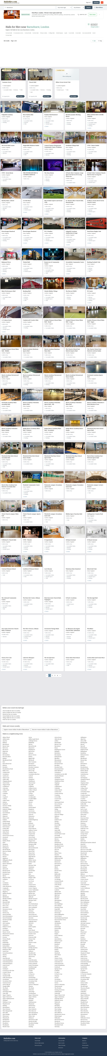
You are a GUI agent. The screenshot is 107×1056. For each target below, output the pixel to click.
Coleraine (5, 788)
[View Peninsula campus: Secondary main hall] (75, 477)
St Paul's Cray (58, 974)
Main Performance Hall (9, 291)
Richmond (57, 942)
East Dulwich (6, 813)
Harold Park (84, 848)
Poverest (31, 935)
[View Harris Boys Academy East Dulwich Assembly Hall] (10, 477)
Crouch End (58, 798)
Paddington (84, 925)
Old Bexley (84, 921)
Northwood (84, 918)
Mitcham (57, 897)
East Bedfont (84, 811)
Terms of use (85, 1047)
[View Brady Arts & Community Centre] (53, 254)
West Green (84, 1009)
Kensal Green (6, 870)
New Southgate (33, 907)
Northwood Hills (7, 919)
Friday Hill (6, 828)
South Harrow (59, 962)
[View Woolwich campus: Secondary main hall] (53, 506)
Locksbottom (32, 886)
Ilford (56, 867)
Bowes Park (58, 762)
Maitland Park (85, 891)
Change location (94, 27)
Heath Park (32, 855)
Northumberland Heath (61, 918)
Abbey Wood (6, 737)
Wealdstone (84, 1004)
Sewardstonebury (8, 953)
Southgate (5, 969)
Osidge (30, 925)
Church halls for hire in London (11, 711)
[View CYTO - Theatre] (32, 532)
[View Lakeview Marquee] (32, 650)
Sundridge (31, 983)
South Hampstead (8, 962)
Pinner (82, 930)
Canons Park (84, 772)
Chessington (84, 777)
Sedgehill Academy (7, 115)
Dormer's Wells (7, 806)
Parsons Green (85, 926)
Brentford (31, 763)
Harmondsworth (33, 848)
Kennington (84, 869)
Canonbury (58, 772)
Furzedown (6, 830)
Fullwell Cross (84, 828)
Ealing (56, 809)
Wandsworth (6, 1004)
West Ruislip (6, 1014)
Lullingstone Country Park (95, 514)
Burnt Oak (31, 770)
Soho (30, 958)
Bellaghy (57, 751)
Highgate (31, 858)
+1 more (46, 126)
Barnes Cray (58, 744)
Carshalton (6, 774)
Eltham (57, 818)
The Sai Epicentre (49, 657)
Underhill (57, 993)
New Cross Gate (33, 905)
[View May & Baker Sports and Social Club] (53, 193)
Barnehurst (6, 744)
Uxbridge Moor (59, 998)
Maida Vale (58, 891)
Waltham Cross (7, 1002)
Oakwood (57, 921)
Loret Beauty (48, 569)
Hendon (57, 855)
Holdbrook (6, 862)
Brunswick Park (59, 769)
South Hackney (85, 960)
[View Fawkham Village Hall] (75, 137)
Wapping (57, 1004)
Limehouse (6, 884)
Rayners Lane (58, 941)
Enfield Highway (33, 820)
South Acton (84, 958)
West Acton (32, 1007)
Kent (24, 116)
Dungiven (31, 809)
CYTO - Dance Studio (93, 145)
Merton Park (32, 895)
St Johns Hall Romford (51, 115)
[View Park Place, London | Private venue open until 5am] (12, 14)
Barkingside (84, 742)
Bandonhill (58, 742)
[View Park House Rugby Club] (96, 223)
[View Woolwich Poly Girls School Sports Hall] (96, 420)
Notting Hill (84, 919)
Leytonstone (58, 883)
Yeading (31, 1026)
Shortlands (84, 955)
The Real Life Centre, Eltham (31, 598)
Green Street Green (8, 835)
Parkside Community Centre (31, 485)
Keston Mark (84, 872)
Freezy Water (84, 827)
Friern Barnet (32, 828)
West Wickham (33, 1014)
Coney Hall (84, 790)
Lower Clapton (33, 888)
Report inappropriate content (68, 1054)
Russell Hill (32, 949)
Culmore (57, 800)
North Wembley (85, 916)
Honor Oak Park (7, 863)
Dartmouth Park (59, 802)
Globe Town (32, 832)
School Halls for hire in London (11, 716)
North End (31, 912)
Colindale (57, 788)
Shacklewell (32, 953)
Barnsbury (57, 746)
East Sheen (58, 813)
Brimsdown (84, 763)
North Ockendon (33, 916)
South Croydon (59, 960)
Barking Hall (27, 291)
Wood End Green (59, 1019)
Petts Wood (32, 930)
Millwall (31, 897)
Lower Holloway (85, 888)
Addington (83, 737)
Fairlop (57, 821)
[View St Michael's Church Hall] (10, 532)
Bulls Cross (6, 770)
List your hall (61, 1040)
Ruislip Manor (58, 948)
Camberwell (6, 772)
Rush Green (84, 948)
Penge (30, 928)
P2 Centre (90, 291)
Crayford (5, 797)
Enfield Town (84, 820)
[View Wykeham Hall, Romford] (75, 561)
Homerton (57, 862)
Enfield (5, 820)
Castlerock (5, 776)
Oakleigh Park (32, 921)
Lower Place (6, 890)
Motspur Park (32, 900)
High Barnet (32, 856)
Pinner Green (6, 932)
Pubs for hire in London (9, 719)
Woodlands (6, 1025)
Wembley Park (85, 1005)
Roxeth (57, 946)
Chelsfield (57, 777)
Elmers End (6, 818)
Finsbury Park (6, 825)
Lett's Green (84, 881)
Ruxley (56, 949)
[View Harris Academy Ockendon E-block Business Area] (96, 395)
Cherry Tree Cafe (7, 657)
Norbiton (5, 911)
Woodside (31, 1025)
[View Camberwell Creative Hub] (32, 312)
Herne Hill (83, 855)
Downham (57, 806)
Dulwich (83, 807)
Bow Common (32, 762)
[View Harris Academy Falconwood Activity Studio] (53, 367)
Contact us (84, 1043)
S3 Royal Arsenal (92, 540)
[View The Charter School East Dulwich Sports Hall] (75, 341)
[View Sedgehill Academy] (10, 107)
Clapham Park (84, 783)
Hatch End (31, 851)
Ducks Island (32, 807)
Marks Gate (32, 893)
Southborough (33, 967)
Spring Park (84, 969)
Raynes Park (84, 941)
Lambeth (83, 877)
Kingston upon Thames (87, 876)
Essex (5, 85)
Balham (5, 742)
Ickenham (31, 867)
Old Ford (31, 923)
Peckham (5, 928)
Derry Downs (58, 804)
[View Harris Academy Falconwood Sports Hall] (10, 367)
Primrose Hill (32, 937)
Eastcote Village (59, 814)
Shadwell (57, 953)
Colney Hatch (58, 790)
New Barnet (6, 904)
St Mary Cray (6, 974)
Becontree (5, 749)
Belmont (5, 753)
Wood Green (84, 1019)
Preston (5, 937)
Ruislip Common (7, 948)
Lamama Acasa (6, 82)
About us (84, 1040)
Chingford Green (59, 779)
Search (89, 7)
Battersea (5, 748)
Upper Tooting (85, 997)
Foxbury (57, 827)
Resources (60, 1047)
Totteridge (31, 991)
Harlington (6, 848)
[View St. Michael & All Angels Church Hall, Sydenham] (75, 621)
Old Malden (58, 923)
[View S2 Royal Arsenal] (75, 532)
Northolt (31, 918)
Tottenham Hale (7, 991)
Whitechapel (58, 1016)
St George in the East (8, 970)
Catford (31, 776)
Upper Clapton (7, 995)
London (32, 85)
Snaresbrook (6, 958)
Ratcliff (31, 941)
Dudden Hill (58, 807)
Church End (6, 783)
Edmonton (31, 816)
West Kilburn (58, 1012)
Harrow (57, 849)
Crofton (5, 798)
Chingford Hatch (85, 779)
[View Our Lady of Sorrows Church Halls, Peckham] (10, 621)
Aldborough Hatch (34, 739)
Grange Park (84, 834)
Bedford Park (84, 749)
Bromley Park (58, 767)
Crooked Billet (32, 798)
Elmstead (31, 818)
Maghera (5, 891)
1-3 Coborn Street (7, 320)
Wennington (6, 1007)
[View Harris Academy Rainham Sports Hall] (32, 341)
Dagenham (84, 800)
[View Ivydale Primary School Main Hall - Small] (53, 312)
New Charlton (84, 904)
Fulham (57, 828)
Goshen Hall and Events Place (96, 657)
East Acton (31, 811)
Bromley (83, 765)
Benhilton (83, 753)
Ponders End (32, 934)
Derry (30, 804)
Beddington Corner (60, 749)
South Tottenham (33, 965)
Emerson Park (84, 818)
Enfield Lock (58, 820)
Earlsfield (5, 811)
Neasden (57, 902)
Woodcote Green (85, 1021)
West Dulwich (32, 1009)
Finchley (57, 823)
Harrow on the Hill (86, 849)
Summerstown (7, 983)
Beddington (32, 749)
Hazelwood (84, 853)
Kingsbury (31, 876)
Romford (57, 944)
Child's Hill (6, 779)
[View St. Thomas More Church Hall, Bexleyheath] (75, 193)
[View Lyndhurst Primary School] (32, 561)
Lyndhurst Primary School (31, 569)
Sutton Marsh (6, 984)
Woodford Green (59, 1023)
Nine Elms (31, 909)
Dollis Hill (83, 804)
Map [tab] (101, 40)
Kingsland (57, 876)
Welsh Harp (32, 1005)
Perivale (83, 928)
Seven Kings (84, 951)
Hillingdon (83, 858)
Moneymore (84, 897)
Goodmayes (6, 834)
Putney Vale (32, 939)
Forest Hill (57, 825)
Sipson (56, 956)
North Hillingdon (59, 914)
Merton (5, 895)
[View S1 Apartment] (53, 532)
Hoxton (5, 867)
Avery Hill (83, 741)
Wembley (57, 1005)
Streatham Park (7, 981)
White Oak (32, 1016)
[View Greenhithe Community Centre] (75, 254)
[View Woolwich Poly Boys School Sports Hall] (53, 448)
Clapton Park (6, 784)
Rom (30, 944)
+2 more (25, 212)
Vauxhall (5, 1000)
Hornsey (5, 865)
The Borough (84, 986)
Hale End (83, 841)
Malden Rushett (7, 893)
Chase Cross (6, 777)
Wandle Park (84, 1002)
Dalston (5, 802)
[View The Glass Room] (53, 165)
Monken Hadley (7, 898)
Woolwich (83, 1025)
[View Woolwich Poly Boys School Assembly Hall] (75, 448)
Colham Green (33, 788)
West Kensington (33, 1012)
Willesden (57, 1018)
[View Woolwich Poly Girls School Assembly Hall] (10, 448)
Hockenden (58, 860)
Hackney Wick (33, 839)
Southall (5, 967)
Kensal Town (58, 870)
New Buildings (59, 904)
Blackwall (31, 760)
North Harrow (33, 914)
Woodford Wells (85, 1023)
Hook (30, 863)
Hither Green (32, 860)
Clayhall (57, 784)
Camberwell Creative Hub (30, 320)
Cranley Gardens (85, 795)
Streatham (57, 979)
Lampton (5, 879)
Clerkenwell (84, 784)
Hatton (56, 851)
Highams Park (84, 856)
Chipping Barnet (7, 781)
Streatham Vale (33, 981)
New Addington (85, 902)
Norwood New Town (60, 919)
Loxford (57, 890)
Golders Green (85, 832)
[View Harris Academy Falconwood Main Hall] (32, 367)
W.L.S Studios (48, 231)
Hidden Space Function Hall (74, 514)
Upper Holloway (85, 995)
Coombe (5, 791)
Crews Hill (57, 797)
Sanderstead (84, 949)
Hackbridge (84, 837)
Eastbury (5, 814)
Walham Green (59, 1000)
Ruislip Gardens (33, 948)
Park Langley (32, 926)
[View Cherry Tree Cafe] (10, 650)
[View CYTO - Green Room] (10, 165)
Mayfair (83, 893)
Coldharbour (58, 786)
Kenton (31, 872)
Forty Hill (31, 827)
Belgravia (5, 751)
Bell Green (31, 751)
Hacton (57, 839)
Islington (31, 869)
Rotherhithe (6, 946)
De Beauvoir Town (86, 802)
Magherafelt (32, 891)
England (8, 85)
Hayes (4, 853)
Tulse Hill (5, 993)
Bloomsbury (58, 760)
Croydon (83, 798)
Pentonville (58, 928)
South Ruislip (84, 963)
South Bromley (33, 960)
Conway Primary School (9, 569)
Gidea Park (6, 832)
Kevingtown (6, 874)
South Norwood (59, 963)
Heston (5, 856)
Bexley (30, 756)
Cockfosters (6, 786)
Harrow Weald (7, 851)
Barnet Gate (6, 746)
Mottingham (58, 900)
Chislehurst (32, 781)
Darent (31, 802)
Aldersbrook (58, 739)
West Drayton (6, 1009)
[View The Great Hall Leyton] (10, 137)
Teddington (84, 984)
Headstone (6, 855)
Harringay (31, 849)
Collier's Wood (33, 790)
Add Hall (96, 2)
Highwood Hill (59, 858)
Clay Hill (31, 784)
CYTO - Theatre (27, 540)
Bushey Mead (84, 770)
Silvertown (32, 956)
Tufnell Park (58, 991)
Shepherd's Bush (85, 953)
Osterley (57, 925)
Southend (57, 967)
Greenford (31, 835)
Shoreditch (58, 955)
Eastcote (31, 814)
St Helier (57, 970)
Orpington (5, 925)
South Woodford (85, 965)
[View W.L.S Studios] (53, 223)
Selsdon (57, 951)
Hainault (57, 841)
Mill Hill (83, 895)
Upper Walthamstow (8, 998)
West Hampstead (7, 1011)
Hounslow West (85, 865)
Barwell (83, 746)
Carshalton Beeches (34, 774)
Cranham (57, 795)
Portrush (83, 934)
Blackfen (57, 758)
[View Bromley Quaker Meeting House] (75, 107)
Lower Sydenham (33, 890)
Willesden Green (85, 1018)
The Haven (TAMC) (71, 291)
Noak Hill (57, 909)
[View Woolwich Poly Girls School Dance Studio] (32, 448)
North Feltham (85, 912)
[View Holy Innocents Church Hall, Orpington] (53, 590)
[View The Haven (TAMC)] (75, 283)
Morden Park (84, 898)
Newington (84, 907)
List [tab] (95, 40)
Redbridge (6, 942)
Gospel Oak (32, 834)
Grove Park (32, 837)
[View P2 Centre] (96, 283)
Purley (56, 937)
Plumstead (83, 932)
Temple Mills (6, 986)
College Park (84, 788)
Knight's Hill (32, 877)
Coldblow (31, 786)
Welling (5, 1005)
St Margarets (84, 972)
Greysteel (5, 837)
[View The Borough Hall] (96, 590)
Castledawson (84, 774)
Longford (83, 886)
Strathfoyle (6, 979)
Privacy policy (85, 1045)
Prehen (83, 935)
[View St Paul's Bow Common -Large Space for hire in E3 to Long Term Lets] (75, 165)
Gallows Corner (33, 830)
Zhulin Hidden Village (51, 291)
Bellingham (84, 751)
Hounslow (57, 865)
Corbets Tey (58, 791)
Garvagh (83, 830)
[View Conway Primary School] (10, 561)
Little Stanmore (85, 884)
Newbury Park (59, 907)
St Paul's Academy (71, 598)
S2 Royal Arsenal (71, 540)
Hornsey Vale (32, 865)
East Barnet (58, 811)
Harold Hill (58, 848)
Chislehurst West (59, 781)
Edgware (5, 816)
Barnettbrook (32, 746)
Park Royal (58, 926)
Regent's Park (32, 942)
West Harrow (32, 1011)
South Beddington (8, 960)
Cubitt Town (6, 800)
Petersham (6, 930)
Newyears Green (7, 909)
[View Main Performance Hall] (10, 283)
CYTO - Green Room (7, 173)
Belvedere (57, 753)
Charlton (83, 776)
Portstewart (6, 935)
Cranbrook (84, 793)
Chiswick (83, 781)
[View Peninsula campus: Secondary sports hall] (53, 477)
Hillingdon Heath (7, 860)
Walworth (57, 1002)
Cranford (31, 795)
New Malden (84, 905)
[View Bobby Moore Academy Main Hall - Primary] (32, 420)
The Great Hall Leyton (8, 145)
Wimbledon (6, 1019)
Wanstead (31, 1004)
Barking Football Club (93, 262)
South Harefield (33, 962)
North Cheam (84, 911)
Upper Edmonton (33, 995)
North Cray (6, 912)
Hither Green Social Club (63, 82)
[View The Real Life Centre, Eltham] (32, 590)
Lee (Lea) (31, 881)
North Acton (58, 911)
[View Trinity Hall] (32, 254)
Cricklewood (84, 797)
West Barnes (58, 1007)
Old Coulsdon (6, 923)
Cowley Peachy (59, 793)
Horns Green (84, 863)
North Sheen (58, 916)
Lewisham (5, 883)
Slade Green (84, 956)
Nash (30, 902)
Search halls (37, 1040)
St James (83, 970)
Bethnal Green (85, 755)
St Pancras (31, 974)
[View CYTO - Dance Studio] (96, 137)
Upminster (83, 993)
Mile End (57, 895)
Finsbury (83, 823)
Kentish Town (6, 872)
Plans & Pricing (61, 1045)
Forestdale (83, 825)
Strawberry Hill (33, 979)
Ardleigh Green (33, 741)
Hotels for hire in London (10, 714)
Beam (56, 748)
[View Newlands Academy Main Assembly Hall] (10, 395)
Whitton (83, 1016)
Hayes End (32, 853)
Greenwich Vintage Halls (51, 628)
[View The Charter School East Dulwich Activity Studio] (96, 341)
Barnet (82, 744)
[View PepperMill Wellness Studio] (32, 137)
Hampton (5, 844)
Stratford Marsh (85, 977)
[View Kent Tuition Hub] (32, 107)
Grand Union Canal (60, 834)
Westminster (84, 1014)
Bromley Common (34, 767)
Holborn (83, 860)
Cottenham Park (85, 791)
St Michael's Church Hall (9, 540)
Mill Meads (6, 897)
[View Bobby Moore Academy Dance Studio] (75, 420)
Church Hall (32, 82)
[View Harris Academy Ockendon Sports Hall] (32, 395)
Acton (30, 737)
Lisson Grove (32, 884)
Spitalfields (32, 969)
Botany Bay (84, 760)
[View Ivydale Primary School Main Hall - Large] (75, 312)
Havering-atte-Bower (86, 851)
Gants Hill (57, 830)
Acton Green (58, 737)
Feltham (31, 823)
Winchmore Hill (33, 1019)
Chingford (31, 779)
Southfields (84, 967)
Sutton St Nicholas (60, 984)
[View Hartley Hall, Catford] (10, 193)
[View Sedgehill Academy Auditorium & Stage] (75, 223)
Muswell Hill (6, 902)
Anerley (5, 741)
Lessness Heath (59, 881)
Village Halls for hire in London (11, 718)
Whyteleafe (6, 1018)
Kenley (56, 869)
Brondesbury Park (8, 769)
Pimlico (57, 930)
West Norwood (85, 1012)
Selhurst (31, 951)
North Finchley (7, 914)
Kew (30, 874)
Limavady (83, 883)
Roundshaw (32, 946)
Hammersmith (33, 842)
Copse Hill (31, 791)
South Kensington (7, 963)
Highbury (5, 858)
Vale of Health (84, 998)
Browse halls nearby (39, 1043)
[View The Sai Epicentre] (53, 650)
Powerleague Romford (8, 231)
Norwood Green (33, 919)
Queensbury (58, 939)
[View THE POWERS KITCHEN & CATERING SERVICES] (32, 165)
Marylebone (58, 893)
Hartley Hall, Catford (8, 200)
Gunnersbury (58, 837)
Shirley (5, 955)
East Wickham (85, 813)
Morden (57, 898)
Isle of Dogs (84, 867)
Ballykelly (31, 742)
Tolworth (31, 990)
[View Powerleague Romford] (10, 223)
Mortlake (5, 900)
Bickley (83, 756)
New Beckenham (33, 904)
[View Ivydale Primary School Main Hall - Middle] (10, 341)
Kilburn (83, 874)
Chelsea (31, 777)
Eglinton (57, 816)
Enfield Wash (6, 821)
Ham (4, 842)
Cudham (31, 800)
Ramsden (5, 941)
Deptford (5, 804)
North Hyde (84, 914)
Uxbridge (31, 998)
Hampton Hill (32, 844)
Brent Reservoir (7, 763)
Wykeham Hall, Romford (73, 569)
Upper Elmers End (60, 995)
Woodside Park (59, 1025)
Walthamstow (32, 1002)
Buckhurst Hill (85, 769)
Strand (56, 977)
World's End (6, 1026)
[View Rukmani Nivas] (10, 254)
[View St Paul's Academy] (75, 590)
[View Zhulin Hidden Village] (53, 283)
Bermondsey (6, 755)
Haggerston (32, 841)
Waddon (31, 1000)
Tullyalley (83, 991)
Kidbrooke (57, 874)
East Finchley (32, 813)
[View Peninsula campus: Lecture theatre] (96, 477)
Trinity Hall (26, 262)
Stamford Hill (6, 976)
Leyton (30, 883)
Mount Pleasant (85, 900)
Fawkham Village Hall (72, 145)
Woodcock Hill (33, 1021)
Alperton (83, 739)
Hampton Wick (59, 844)
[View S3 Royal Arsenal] (96, 532)
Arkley (56, 741)
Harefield (31, 846)
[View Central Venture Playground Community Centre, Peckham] (53, 137)
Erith (30, 821)
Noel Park (83, 909)
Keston (56, 872)
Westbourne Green (60, 1014)
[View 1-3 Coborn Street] (10, 312)
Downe (31, 806)
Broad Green (32, 765)
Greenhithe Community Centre (75, 262)
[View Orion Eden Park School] (75, 650)
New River (6, 907)
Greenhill (57, 835)
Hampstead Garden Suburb (88, 842)
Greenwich (84, 835)
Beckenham (84, 748)
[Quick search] (102, 2)
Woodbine (90, 628)
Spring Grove (58, 969)
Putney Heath (6, 939)
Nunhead (5, 921)
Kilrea (4, 876)
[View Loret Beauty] (53, 561)
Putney (83, 937)
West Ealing (58, 1009)
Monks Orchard (33, 898)
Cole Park (83, 786)
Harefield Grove (59, 846)
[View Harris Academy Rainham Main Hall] (53, 341)
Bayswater (32, 748)
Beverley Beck (6, 756)
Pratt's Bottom (59, 935)
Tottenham (84, 990)
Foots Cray (31, 825)
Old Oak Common (85, 923)
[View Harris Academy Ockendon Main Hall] (75, 395)
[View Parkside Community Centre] (32, 477)
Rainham (83, 939)
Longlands (5, 888)
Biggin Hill (31, 758)
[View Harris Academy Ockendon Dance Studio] (10, 420)
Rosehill (83, 944)
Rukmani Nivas (6, 262)
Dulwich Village (7, 809)
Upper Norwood (7, 997)
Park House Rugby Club (94, 231)
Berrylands (58, 755)
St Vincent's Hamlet (86, 974)
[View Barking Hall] (32, 283)
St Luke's (57, 972)
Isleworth (5, 869)
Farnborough (6, 823)
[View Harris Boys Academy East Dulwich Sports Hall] (96, 448)
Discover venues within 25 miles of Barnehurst (45, 729)
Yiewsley (57, 1026)
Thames (31, 986)
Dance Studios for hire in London (12, 712)
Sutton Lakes (84, 983)
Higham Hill (58, 856)
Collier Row (6, 790)
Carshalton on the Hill (61, 774)
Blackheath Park (7, 760)
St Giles (31, 970)
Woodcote (57, 1021)
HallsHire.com (9, 1038)
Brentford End (59, 763)
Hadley (83, 839)
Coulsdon (5, 793)
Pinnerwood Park (33, 932)
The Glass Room (49, 173)
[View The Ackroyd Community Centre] (10, 590)
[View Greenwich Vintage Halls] (53, 621)
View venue (92, 14)
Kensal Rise (32, 870)
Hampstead (58, 842)
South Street (6, 965)
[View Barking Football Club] (96, 254)
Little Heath (58, 884)
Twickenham (32, 993)
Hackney (5, 839)
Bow (4, 762)
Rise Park (83, 942)
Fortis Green (6, 827)
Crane (4, 795)
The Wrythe (58, 988)
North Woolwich (7, 918)
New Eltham (58, 905)
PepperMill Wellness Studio (31, 145)
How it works (61, 1043)
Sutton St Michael (33, 984)
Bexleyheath (58, 756)
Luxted (83, 890)
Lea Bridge (58, 879)
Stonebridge (32, 977)
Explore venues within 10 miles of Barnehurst (16, 729)
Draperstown (84, 806)
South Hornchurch (86, 962)
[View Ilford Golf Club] (96, 561)
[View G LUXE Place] (32, 193)
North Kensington (7, 916)
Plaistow (57, 932)
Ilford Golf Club (92, 569)
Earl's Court (84, 809)
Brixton (5, 765)
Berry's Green (32, 755)
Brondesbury (84, 767)
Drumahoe (6, 807)
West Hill (5, 1012)
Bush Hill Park (59, 770)
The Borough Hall (92, 598)
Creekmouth (32, 797)
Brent (82, 762)
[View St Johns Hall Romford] (53, 107)
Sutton (56, 983)
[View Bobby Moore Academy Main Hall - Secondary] (53, 420)
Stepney (57, 976)
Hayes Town (58, 853)
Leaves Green (84, 879)
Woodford (5, 1023)
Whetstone (6, 1016)
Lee (4, 881)
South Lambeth (33, 963)
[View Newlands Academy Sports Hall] (96, 367)
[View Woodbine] (96, 621)
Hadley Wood (6, 841)
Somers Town (58, 958)
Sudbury (83, 981)
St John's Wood (7, 972)
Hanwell (83, 844)
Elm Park (83, 816)
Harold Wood (6, 849)
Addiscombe (6, 739)
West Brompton (85, 1007)
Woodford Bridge (33, 1023)
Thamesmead (58, 986)
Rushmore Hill (7, 949)
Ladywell (57, 877)
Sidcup (4, 956)
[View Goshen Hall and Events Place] (96, 650)
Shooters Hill (32, 955)
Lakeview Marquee (28, 657)
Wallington (84, 1000)
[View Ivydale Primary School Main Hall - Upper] (96, 312)
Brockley (57, 765)
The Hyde (5, 988)
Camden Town (33, 772)
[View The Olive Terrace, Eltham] (32, 621)
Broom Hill (32, 769)
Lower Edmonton (59, 888)
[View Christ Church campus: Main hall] (10, 506)
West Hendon (84, 1011)
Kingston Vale (6, 877)
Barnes (30, 744)
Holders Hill (32, 862)
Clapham (57, 783)
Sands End (5, 951)
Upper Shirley (32, 997)
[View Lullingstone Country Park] (96, 506)
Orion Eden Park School (73, 657)
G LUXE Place (27, 200)
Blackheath (84, 758)
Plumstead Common (8, 934)
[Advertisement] (53, 53)
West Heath (58, 1011)
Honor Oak (84, 862)
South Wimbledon (60, 965)
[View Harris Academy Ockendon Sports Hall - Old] (53, 395)
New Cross (5, 905)
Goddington (58, 832)
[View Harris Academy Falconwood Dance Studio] (75, 367)
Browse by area (38, 1045)
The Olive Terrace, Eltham (30, 628)
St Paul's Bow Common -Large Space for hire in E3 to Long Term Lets (74, 174)
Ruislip (82, 946)
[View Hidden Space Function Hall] (75, 506)
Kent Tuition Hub (28, 115)
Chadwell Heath (59, 776)
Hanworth (5, 846)
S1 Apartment (48, 540)
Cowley (31, 793)
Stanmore (31, 976)
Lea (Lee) (31, 879)
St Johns (31, 972)
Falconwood (84, 821)
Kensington (84, 870)
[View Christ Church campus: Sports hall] (32, 506)
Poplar (56, 934)
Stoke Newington (7, 977)
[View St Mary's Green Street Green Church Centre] (96, 193)
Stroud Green (58, 981)
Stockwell (83, 976)
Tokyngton (5, 990)
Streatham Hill (85, 979)
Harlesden (83, 846)
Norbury (31, 911)
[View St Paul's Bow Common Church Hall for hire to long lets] (96, 165)
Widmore (31, 1018)
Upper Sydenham (59, 997)
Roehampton (6, 944)
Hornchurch (58, 863)
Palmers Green (7, 926)
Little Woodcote (7, 886)
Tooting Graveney (59, 990)
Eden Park (83, 814)
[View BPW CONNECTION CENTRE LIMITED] (96, 107)
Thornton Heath (85, 988)
